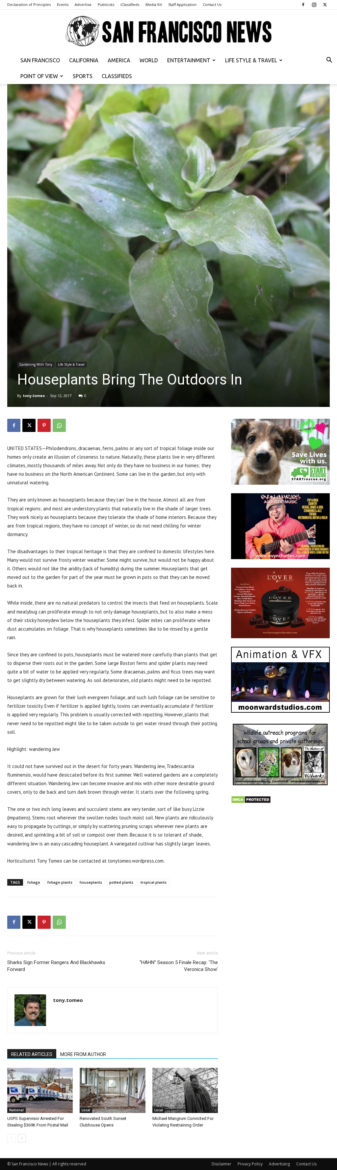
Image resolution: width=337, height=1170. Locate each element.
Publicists (106, 4)
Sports (82, 76)
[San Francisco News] (168, 31)
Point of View (39, 76)
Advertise (83, 4)
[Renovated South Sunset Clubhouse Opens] (112, 1090)
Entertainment (188, 60)
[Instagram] (314, 4)
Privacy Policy (250, 1164)
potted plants (121, 882)
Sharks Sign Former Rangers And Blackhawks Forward (56, 965)
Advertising (279, 1164)
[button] (329, 61)
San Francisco (40, 60)
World (149, 60)
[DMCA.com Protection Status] (251, 802)
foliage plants (59, 882)
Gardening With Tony (35, 364)
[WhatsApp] (59, 425)
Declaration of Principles (29, 4)
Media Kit (153, 4)
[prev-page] (11, 1138)
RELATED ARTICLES (31, 1054)
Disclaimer (221, 1164)
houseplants (91, 882)
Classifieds (117, 76)
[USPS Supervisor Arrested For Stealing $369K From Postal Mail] (40, 1090)
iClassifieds (129, 4)
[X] (325, 4)
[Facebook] (303, 4)
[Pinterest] (44, 425)
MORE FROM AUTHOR (83, 1054)
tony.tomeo (34, 395)
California (83, 60)
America (119, 60)
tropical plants (154, 882)
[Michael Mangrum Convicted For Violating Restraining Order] (185, 1090)
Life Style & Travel (251, 60)
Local (86, 1110)
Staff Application (182, 4)
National (16, 1110)
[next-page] (22, 1138)
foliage (33, 882)
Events (62, 4)
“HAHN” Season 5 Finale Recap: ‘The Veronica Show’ (179, 965)
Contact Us (212, 4)
